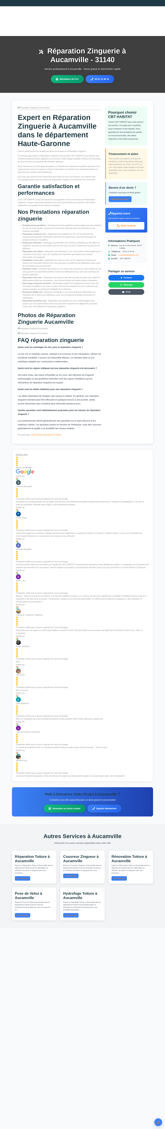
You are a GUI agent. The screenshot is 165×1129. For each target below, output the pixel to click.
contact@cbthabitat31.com (128, 255)
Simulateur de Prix (69, 79)
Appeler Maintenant (106, 808)
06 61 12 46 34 (102, 79)
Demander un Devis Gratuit (66, 808)
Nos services (37, 435)
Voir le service (22, 878)
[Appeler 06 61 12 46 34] (158, 1122)
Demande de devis (120, 199)
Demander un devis (52, 435)
